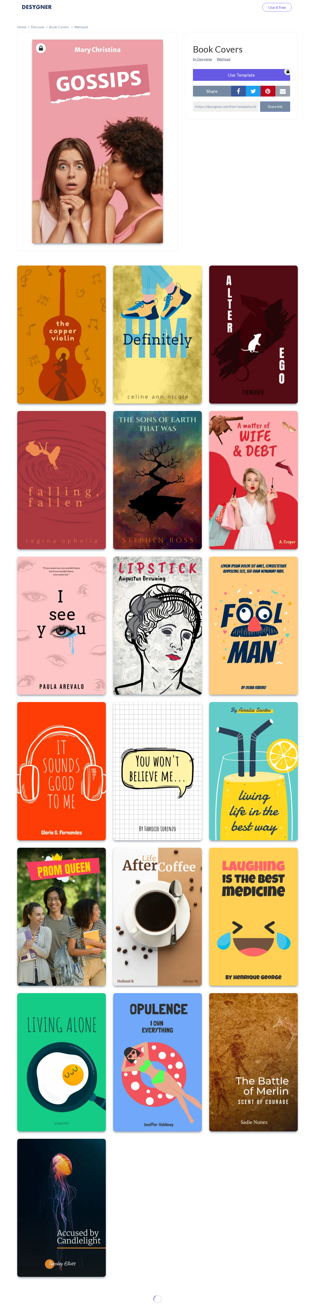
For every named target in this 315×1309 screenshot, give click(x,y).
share (212, 91)
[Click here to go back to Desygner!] (36, 10)
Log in (247, 7)
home (21, 27)
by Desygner (202, 59)
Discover (38, 27)
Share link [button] (275, 106)
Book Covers (59, 27)
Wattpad (81, 27)
